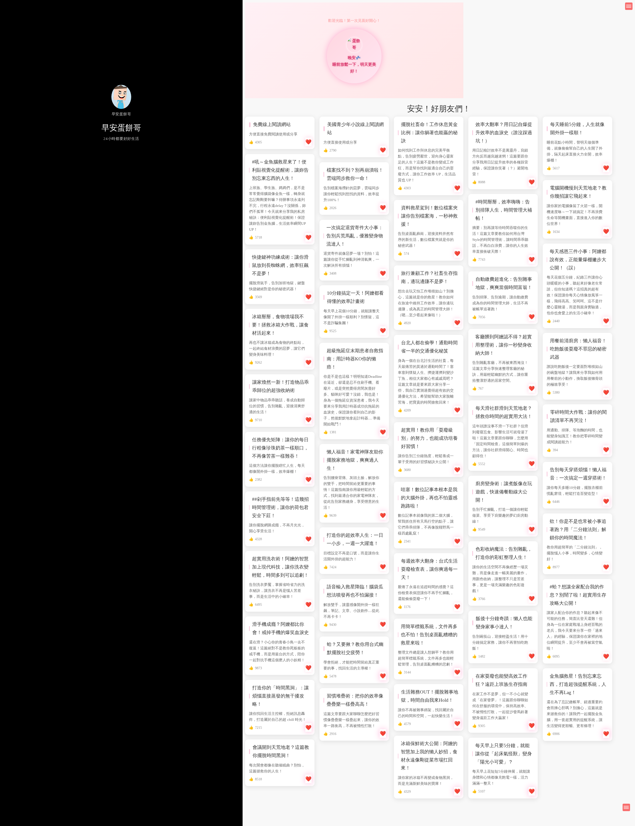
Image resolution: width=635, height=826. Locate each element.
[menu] (626, 807)
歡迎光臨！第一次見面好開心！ (354, 20)
